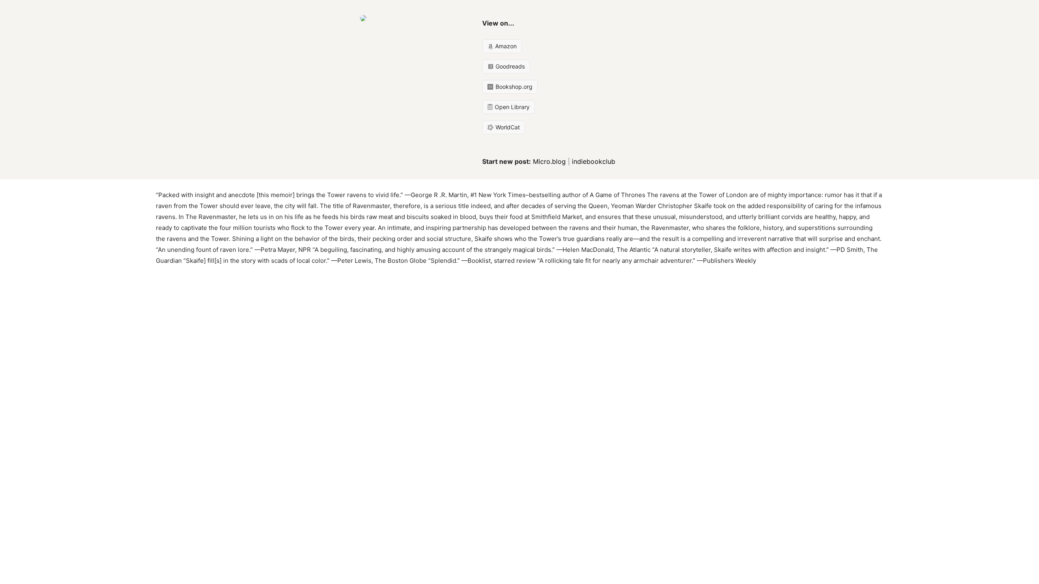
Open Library (511, 106)
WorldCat (507, 127)
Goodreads (509, 66)
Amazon (505, 46)
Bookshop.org (513, 86)
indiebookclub (593, 161)
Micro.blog (549, 161)
